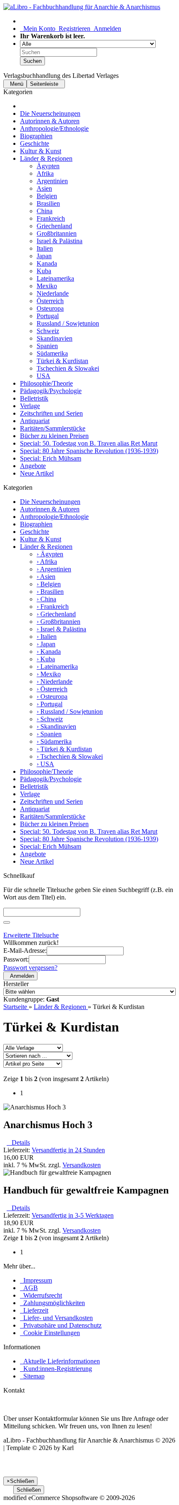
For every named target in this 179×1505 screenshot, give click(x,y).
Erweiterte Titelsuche (31, 935)
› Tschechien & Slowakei (70, 756)
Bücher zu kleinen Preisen (54, 435)
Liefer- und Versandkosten (56, 1317)
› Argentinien (54, 569)
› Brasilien (50, 591)
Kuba (44, 270)
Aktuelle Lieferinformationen (60, 1361)
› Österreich (52, 689)
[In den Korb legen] (6, 922)
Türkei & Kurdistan (62, 360)
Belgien (47, 195)
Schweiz (48, 330)
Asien (44, 188)
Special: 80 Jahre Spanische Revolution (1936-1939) (89, 450)
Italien (45, 248)
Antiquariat (35, 420)
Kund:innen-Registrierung (56, 1368)
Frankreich (51, 218)
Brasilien (48, 203)
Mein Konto (37, 28)
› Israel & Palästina (61, 629)
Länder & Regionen (46, 158)
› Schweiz (50, 719)
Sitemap (32, 1376)
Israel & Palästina (59, 240)
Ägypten (48, 165)
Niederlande (53, 293)
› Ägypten (50, 554)
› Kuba (46, 659)
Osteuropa (50, 308)
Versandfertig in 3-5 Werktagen (73, 1215)
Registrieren (72, 28)
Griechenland (54, 225)
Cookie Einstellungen (50, 1332)
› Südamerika (54, 741)
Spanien (47, 345)
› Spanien (49, 734)
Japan (44, 255)
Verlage (30, 405)
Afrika (45, 173)
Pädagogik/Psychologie (51, 390)
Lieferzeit (34, 1310)
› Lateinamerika (57, 666)
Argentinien (52, 180)
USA (43, 375)
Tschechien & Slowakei (68, 368)
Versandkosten (81, 1165)
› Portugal (49, 704)
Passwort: (16, 959)
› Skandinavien (56, 726)
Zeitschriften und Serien (51, 413)
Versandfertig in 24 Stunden (68, 1150)
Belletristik (34, 398)
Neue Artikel (37, 473)
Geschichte (34, 143)
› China (46, 599)
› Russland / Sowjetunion (70, 711)
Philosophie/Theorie (46, 383)
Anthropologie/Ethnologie (54, 128)
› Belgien (49, 584)
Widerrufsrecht (41, 1295)
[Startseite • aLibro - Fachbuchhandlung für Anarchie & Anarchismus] (81, 6)
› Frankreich (53, 606)
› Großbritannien (58, 621)
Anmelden (105, 28)
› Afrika (47, 561)
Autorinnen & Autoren (50, 121)
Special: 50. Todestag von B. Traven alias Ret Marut (88, 443)
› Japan (46, 644)
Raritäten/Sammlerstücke (52, 428)
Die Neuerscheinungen (50, 113)
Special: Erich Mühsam (50, 458)
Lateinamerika (55, 278)
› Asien (46, 576)
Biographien (36, 136)
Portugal (48, 315)
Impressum (36, 1280)
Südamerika (52, 353)
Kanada (47, 263)
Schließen (29, 1490)
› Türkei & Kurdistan (64, 748)
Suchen (32, 61)
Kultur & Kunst (40, 150)
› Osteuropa (52, 696)
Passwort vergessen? (30, 967)
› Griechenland (56, 614)
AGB (29, 1287)
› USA (45, 763)
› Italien (47, 636)
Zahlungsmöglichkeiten (52, 1302)
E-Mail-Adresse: (25, 950)
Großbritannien (57, 233)
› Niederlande (54, 681)
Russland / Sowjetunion (68, 323)
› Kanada (49, 651)
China (44, 210)
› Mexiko (49, 674)
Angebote (33, 465)
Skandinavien (54, 338)
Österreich (50, 300)
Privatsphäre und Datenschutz (61, 1325)
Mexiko (47, 285)
